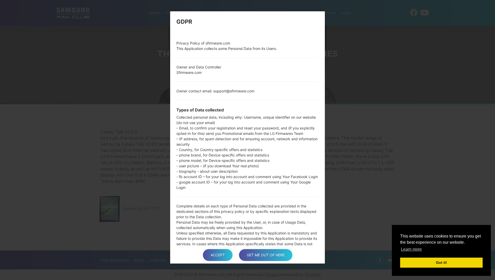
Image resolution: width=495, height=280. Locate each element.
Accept (218, 255)
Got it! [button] (441, 262)
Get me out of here (266, 255)
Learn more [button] (411, 249)
